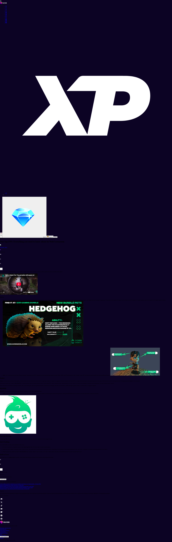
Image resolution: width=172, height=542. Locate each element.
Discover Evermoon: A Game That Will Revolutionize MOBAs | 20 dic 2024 (16, 487)
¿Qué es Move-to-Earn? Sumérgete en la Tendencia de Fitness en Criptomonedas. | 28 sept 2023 (20, 484)
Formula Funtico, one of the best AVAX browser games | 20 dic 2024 (14, 488)
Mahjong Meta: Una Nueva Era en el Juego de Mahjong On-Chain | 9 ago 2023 (17, 486)
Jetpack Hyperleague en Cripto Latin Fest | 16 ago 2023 (12, 485)
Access (55, 237)
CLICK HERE (3, 479)
